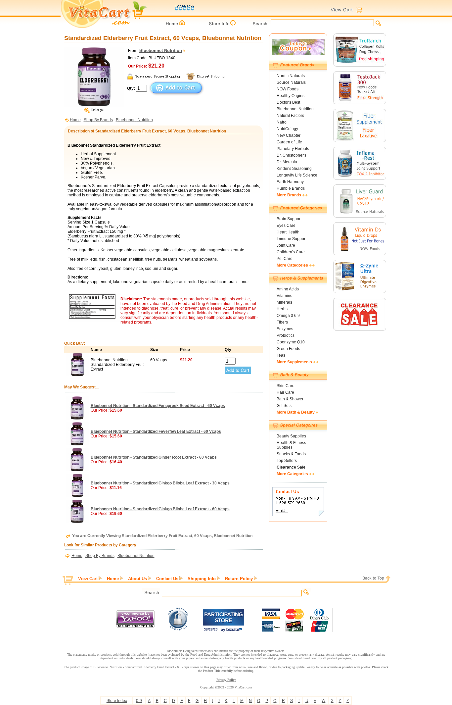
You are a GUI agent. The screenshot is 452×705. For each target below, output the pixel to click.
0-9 (139, 700)
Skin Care (285, 385)
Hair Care (285, 392)
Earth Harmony (290, 181)
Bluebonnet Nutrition (134, 120)
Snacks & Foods (291, 454)
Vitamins (284, 295)
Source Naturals (291, 82)
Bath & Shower (290, 399)
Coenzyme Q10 (291, 342)
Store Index (117, 700)
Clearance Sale (291, 467)
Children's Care (291, 252)
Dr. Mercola (287, 162)
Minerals (284, 302)
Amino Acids (288, 289)
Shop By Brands (98, 120)
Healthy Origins (290, 95)
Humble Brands (291, 188)
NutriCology (287, 128)
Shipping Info (202, 578)
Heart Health (288, 232)
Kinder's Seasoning (294, 168)
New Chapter (288, 135)
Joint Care (286, 245)
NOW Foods (287, 89)
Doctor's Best (288, 102)
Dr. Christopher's (291, 155)
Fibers (282, 322)
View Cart (88, 578)
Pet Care (285, 258)
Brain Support (289, 219)
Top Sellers (287, 460)
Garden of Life (289, 142)
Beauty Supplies (291, 436)
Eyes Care (286, 225)
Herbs (282, 309)
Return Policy (239, 578)
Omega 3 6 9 (288, 315)
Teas (281, 355)
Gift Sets (284, 405)
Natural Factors (290, 115)
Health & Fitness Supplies (291, 445)
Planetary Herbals (293, 148)
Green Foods (288, 348)
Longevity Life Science (297, 175)
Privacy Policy (226, 679)
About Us (137, 578)
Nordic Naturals (291, 76)
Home (75, 120)
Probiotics (285, 335)
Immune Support (291, 238)
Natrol (282, 122)
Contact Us (167, 578)
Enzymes (285, 329)
